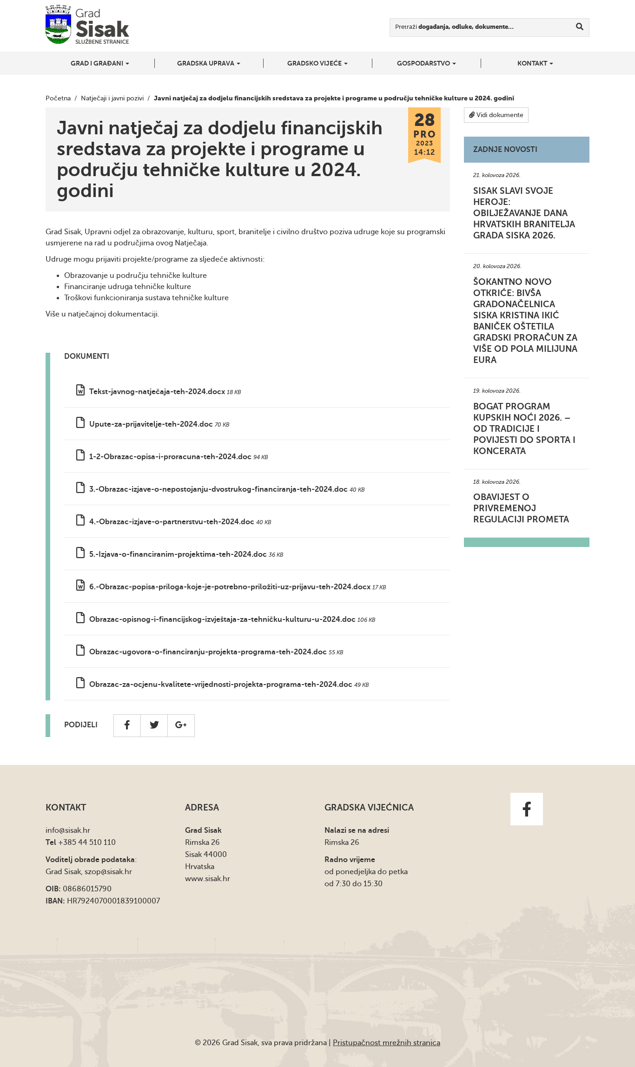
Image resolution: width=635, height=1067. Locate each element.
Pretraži (454, 26)
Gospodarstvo (424, 63)
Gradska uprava (206, 63)
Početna (58, 98)
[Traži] (579, 27)
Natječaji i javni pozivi (112, 98)
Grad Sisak (87, 24)
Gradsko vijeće (315, 63)
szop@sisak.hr (108, 872)
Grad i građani (98, 63)
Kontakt (533, 63)
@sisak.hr (74, 830)
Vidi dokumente (499, 115)
